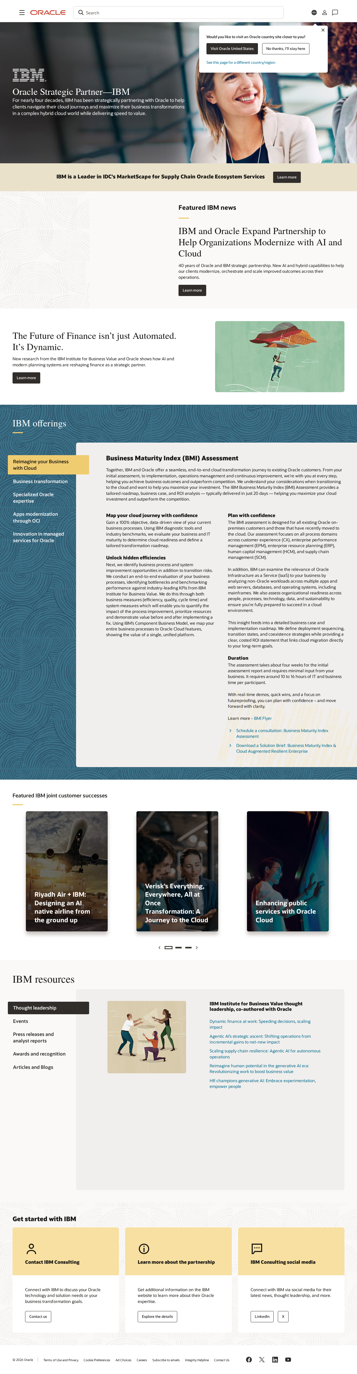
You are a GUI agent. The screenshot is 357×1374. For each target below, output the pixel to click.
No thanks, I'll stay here (285, 48)
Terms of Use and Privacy (60, 1360)
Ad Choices (123, 1360)
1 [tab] (168, 947)
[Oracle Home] (48, 12)
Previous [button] (160, 948)
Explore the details (157, 1316)
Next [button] (197, 948)
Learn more (287, 177)
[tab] (48, 464)
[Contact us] (335, 12)
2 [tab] (178, 947)
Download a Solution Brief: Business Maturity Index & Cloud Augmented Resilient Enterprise (286, 748)
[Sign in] (324, 12)
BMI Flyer (263, 718)
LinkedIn (262, 1316)
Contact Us (221, 1360)
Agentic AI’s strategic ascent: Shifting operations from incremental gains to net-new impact (260, 1039)
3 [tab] (188, 947)
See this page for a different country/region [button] (240, 62)
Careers (142, 1360)
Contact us (38, 1316)
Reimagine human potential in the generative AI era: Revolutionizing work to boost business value (259, 1068)
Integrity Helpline (197, 1360)
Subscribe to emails (166, 1360)
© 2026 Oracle (23, 1360)
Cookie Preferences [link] (97, 1360)
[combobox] (178, 12)
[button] (22, 12)
